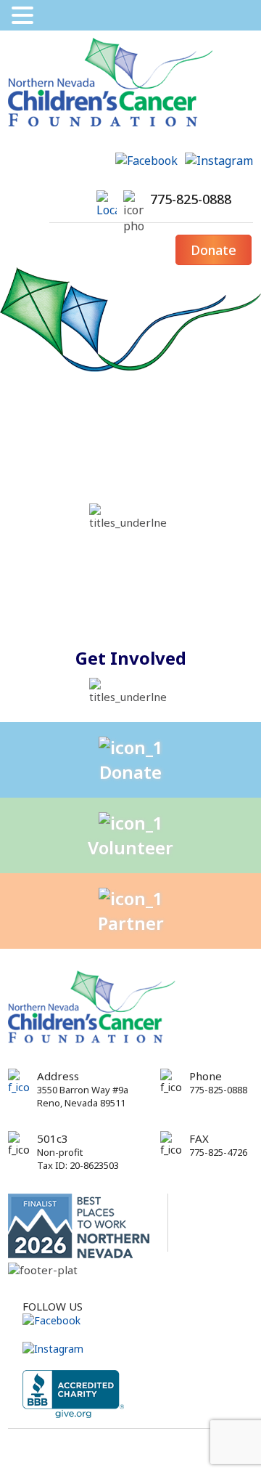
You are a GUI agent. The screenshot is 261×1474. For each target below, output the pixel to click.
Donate (213, 250)
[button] (25, 15)
